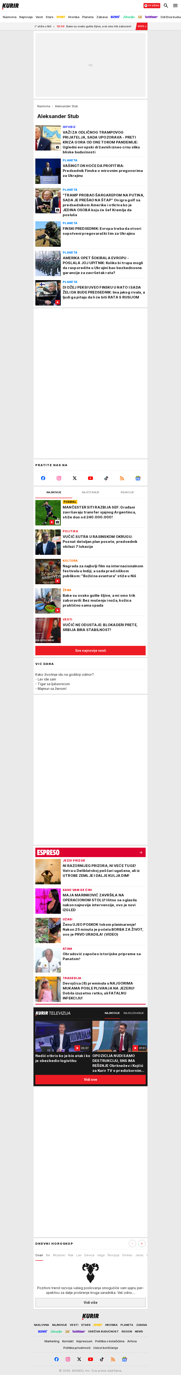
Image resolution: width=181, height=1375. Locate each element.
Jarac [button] (139, 1255)
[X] (75, 478)
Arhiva (132, 1341)
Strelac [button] (127, 1255)
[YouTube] (91, 478)
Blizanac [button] (59, 1255)
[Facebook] (43, 478)
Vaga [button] (101, 1255)
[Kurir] (9, 5)
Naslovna (43, 106)
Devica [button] (89, 1255)
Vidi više (91, 1302)
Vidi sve (90, 1079)
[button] (142, 1243)
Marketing (52, 1341)
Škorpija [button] (113, 1255)
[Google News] (138, 478)
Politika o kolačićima (109, 1341)
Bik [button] (48, 1255)
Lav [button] (79, 1255)
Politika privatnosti (76, 1348)
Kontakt (68, 1341)
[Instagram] (59, 478)
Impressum (84, 1341)
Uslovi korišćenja (105, 1348)
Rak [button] (71, 1255)
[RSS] (122, 478)
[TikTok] (106, 478)
